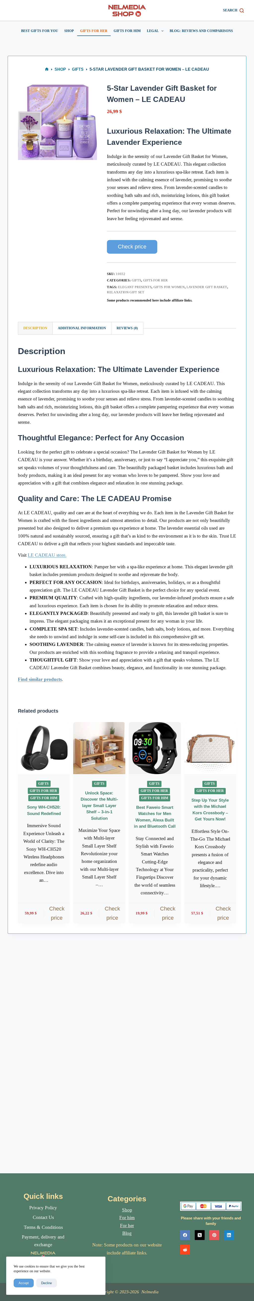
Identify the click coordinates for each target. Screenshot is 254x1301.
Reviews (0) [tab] (127, 328)
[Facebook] (185, 1235)
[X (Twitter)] (200, 1235)
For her (127, 1225)
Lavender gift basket (207, 287)
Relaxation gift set (125, 292)
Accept (24, 1283)
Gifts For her (93, 31)
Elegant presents (135, 287)
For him (127, 1217)
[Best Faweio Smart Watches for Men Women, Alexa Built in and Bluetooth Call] (155, 748)
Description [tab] (35, 328)
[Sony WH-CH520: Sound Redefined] (44, 748)
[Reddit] (185, 1250)
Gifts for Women (169, 287)
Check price (132, 246)
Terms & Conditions (43, 1227)
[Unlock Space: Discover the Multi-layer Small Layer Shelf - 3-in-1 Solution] (99, 748)
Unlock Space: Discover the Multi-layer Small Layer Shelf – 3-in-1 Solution (99, 806)
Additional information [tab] (82, 328)
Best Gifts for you (39, 31)
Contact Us (43, 1217)
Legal (153, 31)
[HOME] (47, 69)
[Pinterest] (214, 1235)
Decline (46, 1283)
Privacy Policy (43, 1207)
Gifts (136, 280)
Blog (127, 1233)
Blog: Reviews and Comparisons (201, 31)
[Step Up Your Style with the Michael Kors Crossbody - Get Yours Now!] (210, 748)
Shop (69, 31)
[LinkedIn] (229, 1235)
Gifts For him (127, 31)
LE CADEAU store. (47, 555)
